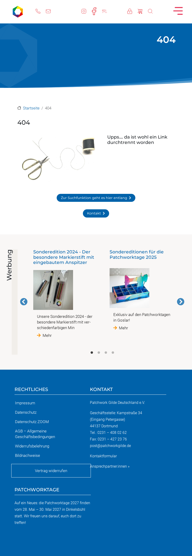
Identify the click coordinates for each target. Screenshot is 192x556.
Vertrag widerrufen (51, 470)
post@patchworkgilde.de (110, 445)
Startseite (31, 108)
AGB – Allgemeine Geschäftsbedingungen (35, 434)
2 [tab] (98, 352)
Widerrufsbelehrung (32, 446)
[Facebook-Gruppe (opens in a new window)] (107, 10)
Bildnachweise (27, 455)
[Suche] (153, 10)
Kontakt (94, 213)
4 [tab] (113, 352)
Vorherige (24, 302)
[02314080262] (41, 10)
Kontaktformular (103, 456)
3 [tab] (105, 352)
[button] (57, 160)
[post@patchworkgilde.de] (51, 10)
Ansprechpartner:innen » (109, 466)
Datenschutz (26, 412)
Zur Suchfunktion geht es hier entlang (94, 198)
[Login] (132, 10)
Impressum (25, 403)
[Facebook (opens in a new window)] (97, 10)
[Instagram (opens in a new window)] (86, 10)
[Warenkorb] (143, 10)
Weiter (180, 302)
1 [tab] (91, 352)
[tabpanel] (64, 293)
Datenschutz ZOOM (32, 421)
